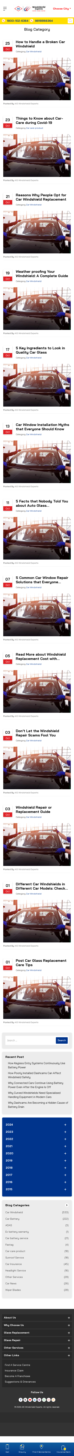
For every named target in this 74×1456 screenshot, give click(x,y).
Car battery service (37, 1238)
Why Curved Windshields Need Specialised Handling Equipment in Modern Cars (34, 1095)
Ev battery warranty (37, 1231)
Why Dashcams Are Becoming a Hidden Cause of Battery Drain (38, 1105)
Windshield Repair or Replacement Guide (34, 809)
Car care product (34, 128)
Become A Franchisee (17, 1376)
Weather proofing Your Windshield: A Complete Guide (42, 273)
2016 (9, 1182)
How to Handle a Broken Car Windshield (40, 44)
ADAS (37, 1225)
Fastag (37, 1244)
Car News (37, 1283)
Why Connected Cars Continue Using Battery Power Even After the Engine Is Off (35, 1085)
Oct (8, 49)
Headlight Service (37, 1270)
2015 (9, 1189)
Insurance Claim (14, 1370)
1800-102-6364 (17, 20)
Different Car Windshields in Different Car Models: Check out (40, 886)
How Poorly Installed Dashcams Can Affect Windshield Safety (34, 1075)
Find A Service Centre (17, 1365)
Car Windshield (33, 51)
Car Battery (37, 1218)
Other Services (37, 1277)
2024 (9, 1124)
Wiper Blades (37, 1290)
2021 (9, 1146)
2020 (9, 1153)
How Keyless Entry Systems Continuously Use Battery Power (36, 1065)
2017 (9, 1175)
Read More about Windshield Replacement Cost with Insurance (41, 656)
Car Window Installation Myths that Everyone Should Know (42, 427)
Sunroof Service (37, 1257)
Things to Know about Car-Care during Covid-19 (39, 120)
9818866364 (44, 20)
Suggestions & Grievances (20, 1381)
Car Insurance (37, 1264)
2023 (9, 1131)
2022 (9, 1139)
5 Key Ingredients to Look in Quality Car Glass (40, 350)
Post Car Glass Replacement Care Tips (41, 962)
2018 (9, 1167)
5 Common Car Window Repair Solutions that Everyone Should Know (42, 580)
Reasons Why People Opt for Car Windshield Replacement (41, 197)
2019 (9, 1160)
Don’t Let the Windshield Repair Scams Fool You (37, 733)
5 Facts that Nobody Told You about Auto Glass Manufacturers (42, 503)
